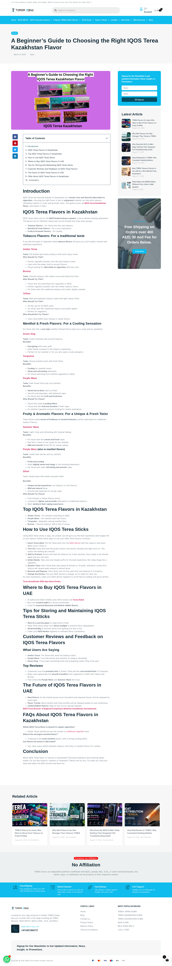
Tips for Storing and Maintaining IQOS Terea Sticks (50, 165)
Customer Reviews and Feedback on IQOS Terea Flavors (52, 169)
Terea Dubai (78, 600)
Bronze (27, 271)
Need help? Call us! (30, 927)
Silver (26, 471)
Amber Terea (30, 249)
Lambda (114, 20)
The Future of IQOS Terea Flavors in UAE (46, 172)
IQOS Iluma (86, 20)
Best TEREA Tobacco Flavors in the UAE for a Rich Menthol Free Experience (144, 171)
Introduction (32, 146)
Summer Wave (31, 427)
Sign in (145, 9)
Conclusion (34, 180)
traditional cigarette (75, 731)
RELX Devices (139, 20)
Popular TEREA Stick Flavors (66, 20)
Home (13, 20)
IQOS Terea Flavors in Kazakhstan (43, 150)
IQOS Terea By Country (40, 20)
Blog (151, 20)
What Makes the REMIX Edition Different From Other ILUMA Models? (144, 184)
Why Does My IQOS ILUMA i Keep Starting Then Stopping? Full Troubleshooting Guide (143, 146)
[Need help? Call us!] (15, 929)
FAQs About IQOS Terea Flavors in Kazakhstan (48, 176)
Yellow (26, 293)
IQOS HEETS (23, 20)
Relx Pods (125, 20)
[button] (15, 136)
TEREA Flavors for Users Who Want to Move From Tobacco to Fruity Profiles (144, 122)
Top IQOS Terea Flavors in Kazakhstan (45, 154)
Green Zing (29, 334)
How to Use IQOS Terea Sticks (41, 157)
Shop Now (139, 251)
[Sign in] (141, 9)
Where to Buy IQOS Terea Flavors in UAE (46, 161)
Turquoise (28, 356)
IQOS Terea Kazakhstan (95, 203)
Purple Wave (30, 378)
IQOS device (75, 543)
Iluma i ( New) (101, 20)
